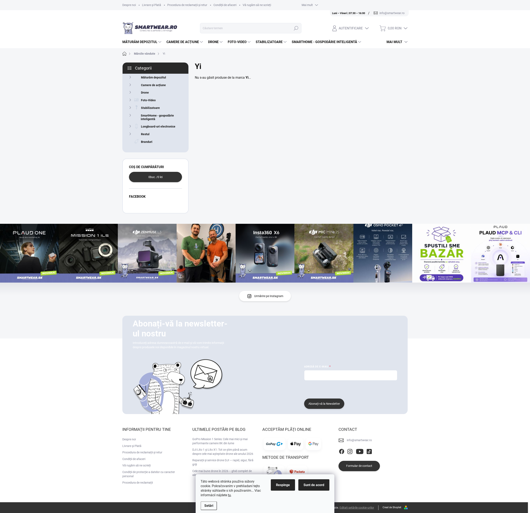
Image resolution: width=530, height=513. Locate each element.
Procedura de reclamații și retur (187, 5)
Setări (208, 506)
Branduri (146, 141)
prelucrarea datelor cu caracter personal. (330, 391)
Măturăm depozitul (153, 77)
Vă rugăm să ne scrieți (257, 5)
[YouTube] (359, 451)
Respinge (283, 485)
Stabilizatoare (150, 108)
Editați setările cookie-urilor (357, 507)
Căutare (296, 28)
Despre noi (129, 5)
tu (229, 495)
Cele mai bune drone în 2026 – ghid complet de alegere (222, 473)
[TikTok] (369, 451)
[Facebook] (341, 451)
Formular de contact (359, 465)
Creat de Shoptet (392, 507)
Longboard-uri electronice (158, 126)
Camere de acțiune (153, 85)
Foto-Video (148, 100)
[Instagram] (350, 451)
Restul (145, 134)
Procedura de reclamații (137, 482)
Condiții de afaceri (224, 5)
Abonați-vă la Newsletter (324, 403)
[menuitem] (142, 42)
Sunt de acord (314, 485)
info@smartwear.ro (359, 440)
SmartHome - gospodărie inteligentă (157, 117)
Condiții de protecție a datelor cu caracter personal (148, 474)
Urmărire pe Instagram (268, 296)
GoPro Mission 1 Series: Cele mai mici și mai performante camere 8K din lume (220, 441)
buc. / (155, 177)
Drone (145, 92)
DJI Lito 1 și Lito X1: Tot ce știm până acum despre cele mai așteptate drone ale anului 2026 (222, 451)
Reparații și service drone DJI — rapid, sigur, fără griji (222, 462)
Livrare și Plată (151, 5)
